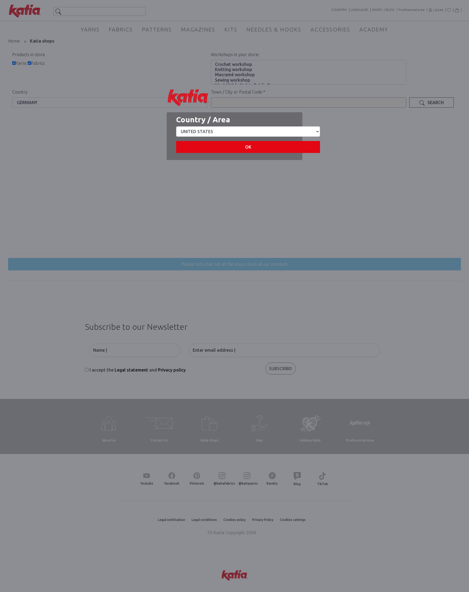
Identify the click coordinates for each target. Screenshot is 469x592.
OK (248, 147)
